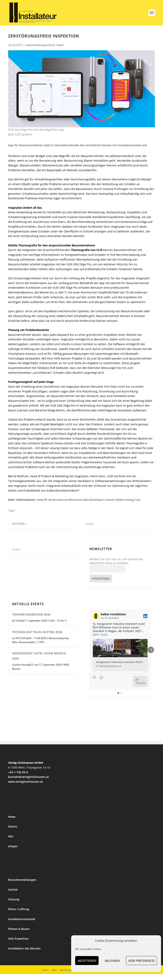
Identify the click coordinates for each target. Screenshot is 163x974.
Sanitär (13, 889)
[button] (89, 650)
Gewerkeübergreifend (40, 45)
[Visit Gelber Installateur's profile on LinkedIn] (97, 616)
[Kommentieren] (100, 681)
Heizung (13, 899)
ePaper (13, 846)
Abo (11, 836)
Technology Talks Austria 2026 (37, 632)
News (60, 45)
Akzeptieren (87, 961)
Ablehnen (112, 961)
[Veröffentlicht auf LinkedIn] (145, 616)
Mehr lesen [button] (100, 634)
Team (45, 970)
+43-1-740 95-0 (18, 772)
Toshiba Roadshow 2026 (31, 614)
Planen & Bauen (19, 929)
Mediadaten (68, 970)
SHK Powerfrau (18, 938)
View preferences (141, 961)
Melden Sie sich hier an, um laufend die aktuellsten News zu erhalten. (116, 561)
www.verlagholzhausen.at (25, 781)
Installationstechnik (21, 919)
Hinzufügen (101, 578)
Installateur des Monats (24, 948)
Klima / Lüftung (18, 909)
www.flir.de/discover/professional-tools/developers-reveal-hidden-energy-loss (89, 500)
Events (12, 826)
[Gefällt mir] (95, 681)
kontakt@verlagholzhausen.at (28, 777)
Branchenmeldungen (22, 880)
